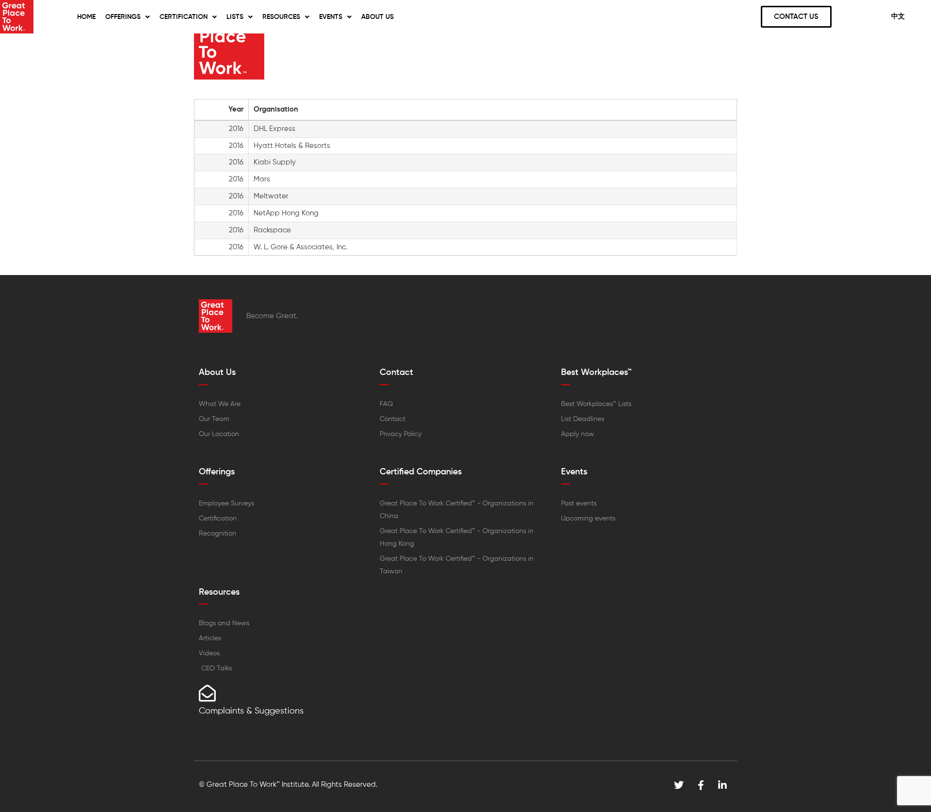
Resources (281, 17)
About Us (377, 17)
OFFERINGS (123, 17)
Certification (184, 17)
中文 (898, 16)
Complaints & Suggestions (251, 711)
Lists (234, 17)
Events (330, 17)
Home (86, 17)
